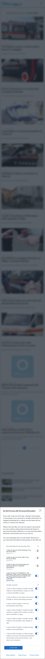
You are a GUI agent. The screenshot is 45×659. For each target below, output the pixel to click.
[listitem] (22, 546)
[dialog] (22, 583)
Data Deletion (10, 655)
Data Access (22, 655)
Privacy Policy (34, 655)
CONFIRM (13, 648)
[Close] (41, 511)
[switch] (37, 551)
